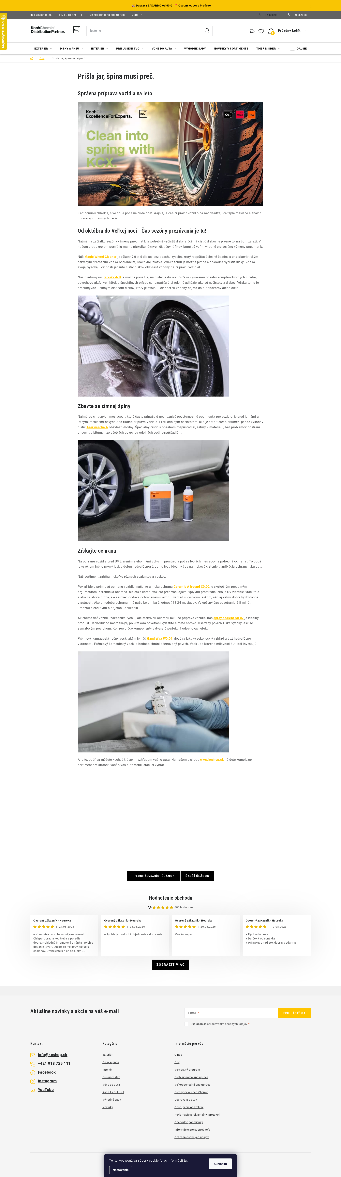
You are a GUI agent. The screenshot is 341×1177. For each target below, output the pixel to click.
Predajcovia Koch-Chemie (191, 1092)
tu (185, 1160)
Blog (177, 1062)
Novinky (107, 1107)
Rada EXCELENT (113, 1092)
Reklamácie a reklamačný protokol (196, 1114)
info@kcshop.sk (41, 14)
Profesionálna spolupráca (191, 1077)
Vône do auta (111, 1084)
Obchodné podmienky (188, 1122)
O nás (178, 1054)
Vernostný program (187, 1069)
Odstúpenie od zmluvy (188, 1107)
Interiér (107, 1069)
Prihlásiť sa (294, 1013)
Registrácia (300, 14)
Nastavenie (121, 1170)
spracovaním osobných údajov (227, 1023)
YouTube (46, 1089)
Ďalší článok (197, 876)
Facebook (47, 1072)
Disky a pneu (110, 1062)
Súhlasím (220, 1164)
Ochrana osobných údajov (191, 1137)
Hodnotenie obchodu (170, 898)
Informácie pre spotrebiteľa (192, 1129)
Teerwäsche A (97, 427)
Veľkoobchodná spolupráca (107, 14)
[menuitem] (43, 48)
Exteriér (107, 1054)
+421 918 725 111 (70, 14)
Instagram (47, 1081)
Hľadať (207, 31)
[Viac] (299, 48)
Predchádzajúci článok (153, 876)
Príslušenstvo (111, 1077)
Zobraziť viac (170, 964)
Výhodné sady (111, 1099)
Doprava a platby (185, 1099)
